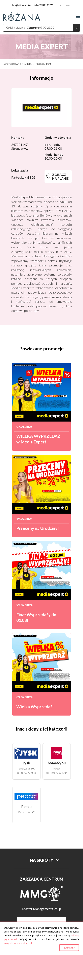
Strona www (19, 148)
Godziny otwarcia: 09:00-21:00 (30, 27)
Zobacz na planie (60, 176)
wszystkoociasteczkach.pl (18, 943)
